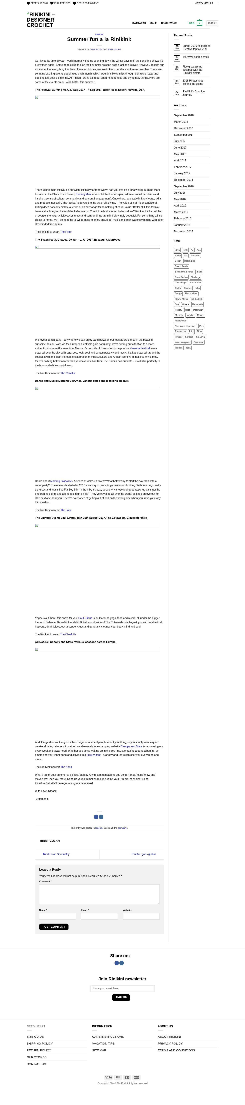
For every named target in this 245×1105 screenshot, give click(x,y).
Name (43, 910)
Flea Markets (191, 293)
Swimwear (139, 23)
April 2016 (180, 205)
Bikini (199, 271)
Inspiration (198, 310)
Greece (185, 304)
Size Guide (35, 1036)
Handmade (197, 304)
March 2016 (181, 212)
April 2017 (180, 160)
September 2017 (184, 134)
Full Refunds (62, 3)
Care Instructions (108, 1036)
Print (191, 331)
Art (192, 250)
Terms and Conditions (176, 1050)
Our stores (36, 1057)
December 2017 (183, 128)
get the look (196, 299)
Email (85, 910)
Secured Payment (87, 3)
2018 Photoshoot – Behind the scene (193, 82)
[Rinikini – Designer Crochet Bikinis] (41, 20)
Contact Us (36, 1064)
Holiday (178, 310)
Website (127, 910)
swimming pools (182, 342)
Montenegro (180, 320)
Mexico (200, 315)
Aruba (178, 255)
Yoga (188, 348)
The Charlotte (68, 634)
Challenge (195, 277)
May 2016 (180, 199)
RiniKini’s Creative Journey (193, 93)
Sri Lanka (200, 337)
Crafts (178, 288)
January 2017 (182, 173)
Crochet (188, 288)
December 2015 (183, 231)
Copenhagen (181, 282)
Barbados (195, 255)
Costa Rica (195, 282)
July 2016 (180, 192)
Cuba (197, 288)
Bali (186, 255)
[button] (195, 23)
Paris (201, 326)
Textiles (178, 348)
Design (178, 293)
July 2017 (180, 141)
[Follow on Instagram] (101, 817)
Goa (177, 304)
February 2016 (182, 218)
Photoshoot (180, 331)
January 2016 (182, 225)
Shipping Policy (40, 1043)
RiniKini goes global (144, 854)
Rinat (199, 331)
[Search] (182, 23)
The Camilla (67, 373)
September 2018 (184, 115)
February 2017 (182, 167)
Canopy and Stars (131, 746)
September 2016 (184, 186)
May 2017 (180, 154)
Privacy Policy (170, 1043)
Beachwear (169, 23)
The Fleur (66, 231)
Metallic (190, 315)
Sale (153, 23)
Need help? (203, 3)
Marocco (179, 315)
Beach (178, 261)
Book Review (181, 277)
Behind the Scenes (184, 271)
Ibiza (187, 310)
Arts (199, 250)
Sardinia (189, 337)
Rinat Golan (114, 49)
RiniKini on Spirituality (56, 854)
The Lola (65, 510)
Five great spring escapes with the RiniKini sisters (192, 69)
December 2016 (183, 179)
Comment (45, 881)
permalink (122, 828)
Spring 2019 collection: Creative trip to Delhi (196, 47)
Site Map (99, 1050)
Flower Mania (181, 299)
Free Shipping (39, 3)
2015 (177, 250)
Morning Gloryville (61, 481)
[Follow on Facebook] (96, 817)
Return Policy (39, 1050)
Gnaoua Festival (140, 348)
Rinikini (99, 34)
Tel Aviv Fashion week (195, 56)
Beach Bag (189, 261)
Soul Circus (85, 618)
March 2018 (181, 121)
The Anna (66, 767)
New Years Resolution (185, 326)
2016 (185, 250)
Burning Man (83, 194)
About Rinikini (169, 1036)
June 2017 (180, 147)
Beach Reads (181, 266)
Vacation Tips (103, 1043)
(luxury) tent (93, 754)
